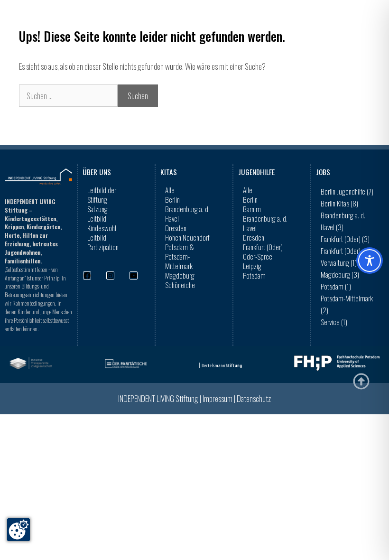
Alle (170, 190)
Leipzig (252, 266)
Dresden (175, 228)
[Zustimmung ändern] (18, 529)
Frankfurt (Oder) (263, 247)
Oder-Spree (257, 256)
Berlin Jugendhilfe (347, 191)
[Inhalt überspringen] (361, 381)
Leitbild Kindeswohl (101, 223)
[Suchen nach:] (68, 96)
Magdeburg (179, 275)
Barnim (252, 209)
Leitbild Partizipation (103, 242)
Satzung (97, 209)
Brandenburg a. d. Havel (187, 213)
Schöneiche (180, 284)
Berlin (172, 199)
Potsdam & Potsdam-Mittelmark (179, 256)
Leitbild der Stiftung (101, 194)
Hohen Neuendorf (187, 237)
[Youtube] (134, 275)
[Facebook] (87, 275)
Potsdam (254, 275)
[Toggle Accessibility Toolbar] (369, 260)
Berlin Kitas (339, 203)
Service (334, 322)
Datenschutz (254, 398)
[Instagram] (110, 275)
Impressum (217, 398)
